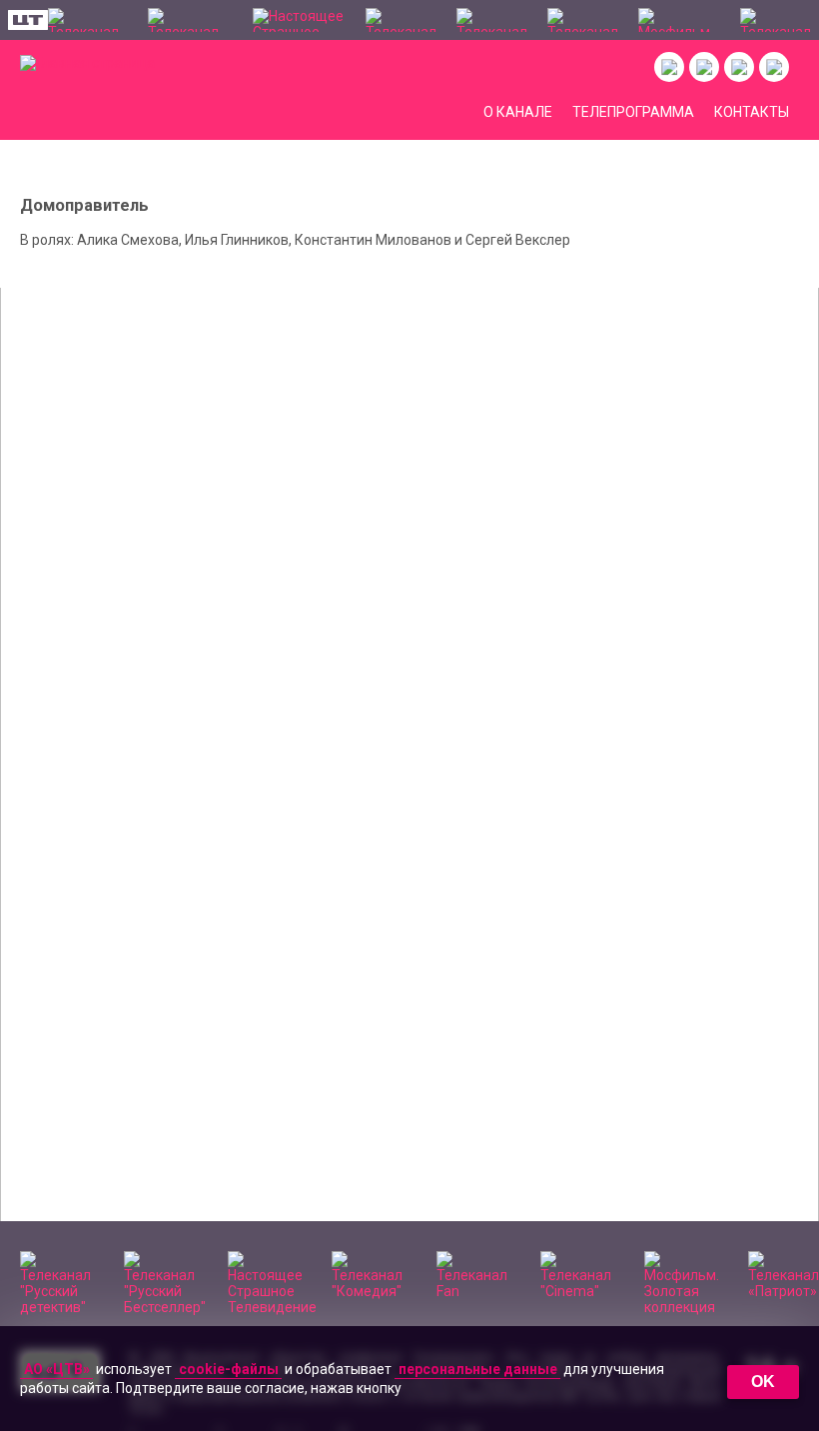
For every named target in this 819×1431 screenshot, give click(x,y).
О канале (517, 112)
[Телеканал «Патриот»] (775, 20)
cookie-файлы (229, 1369)
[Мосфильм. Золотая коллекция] (679, 20)
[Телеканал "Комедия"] (401, 20)
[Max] (774, 67)
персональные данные (478, 1369)
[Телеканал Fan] (491, 20)
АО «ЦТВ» (57, 1369)
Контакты (751, 112)
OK (763, 1381)
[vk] (669, 67)
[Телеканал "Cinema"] (582, 20)
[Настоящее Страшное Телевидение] (299, 20)
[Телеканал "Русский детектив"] (88, 20)
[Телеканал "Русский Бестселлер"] (191, 20)
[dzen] (739, 67)
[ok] (704, 67)
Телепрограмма (633, 112)
